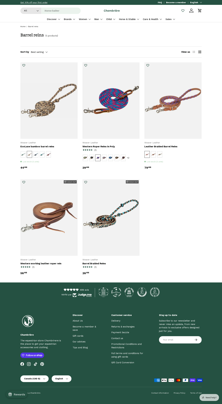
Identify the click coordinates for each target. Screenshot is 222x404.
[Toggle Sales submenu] (174, 19)
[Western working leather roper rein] (49, 217)
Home (23, 27)
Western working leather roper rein (40, 263)
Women (83, 19)
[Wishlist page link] (182, 10)
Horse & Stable (127, 19)
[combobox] (50, 11)
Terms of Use (196, 393)
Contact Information (160, 393)
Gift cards (78, 336)
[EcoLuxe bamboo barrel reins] (49, 100)
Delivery (115, 320)
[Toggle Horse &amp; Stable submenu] (138, 19)
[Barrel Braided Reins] (111, 217)
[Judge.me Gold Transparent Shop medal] (116, 292)
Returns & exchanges (123, 326)
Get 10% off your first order (34, 2)
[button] (199, 10)
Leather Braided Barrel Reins (160, 146)
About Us (78, 320)
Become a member (176, 2)
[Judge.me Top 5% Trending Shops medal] (155, 292)
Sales (169, 19)
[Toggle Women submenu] (89, 19)
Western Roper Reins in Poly (98, 146)
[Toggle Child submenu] (114, 19)
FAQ (160, 2)
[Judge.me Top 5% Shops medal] (142, 292)
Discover (52, 19)
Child (109, 19)
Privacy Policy (179, 393)
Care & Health (150, 19)
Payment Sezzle (120, 332)
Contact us (117, 338)
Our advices (79, 341)
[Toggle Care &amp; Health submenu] (160, 19)
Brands (68, 19)
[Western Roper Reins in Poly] (111, 100)
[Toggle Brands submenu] (74, 19)
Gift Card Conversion (122, 362)
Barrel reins (33, 27)
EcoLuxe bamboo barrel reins (37, 146)
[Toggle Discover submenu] (59, 19)
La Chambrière (33, 393)
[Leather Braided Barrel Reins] (173, 100)
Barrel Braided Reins (94, 263)
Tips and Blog (80, 347)
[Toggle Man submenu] (101, 19)
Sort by (24, 52)
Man (96, 19)
